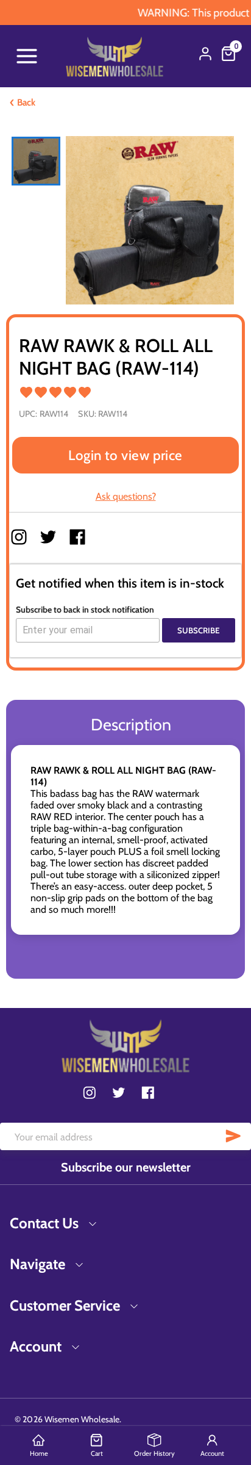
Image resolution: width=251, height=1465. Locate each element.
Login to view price (125, 455)
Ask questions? (126, 496)
